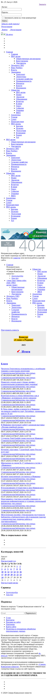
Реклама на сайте (13, 622)
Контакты (10, 620)
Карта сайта (11, 627)
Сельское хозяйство (24, 79)
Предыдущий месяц (9, 583)
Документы (21, 63)
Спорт (13, 119)
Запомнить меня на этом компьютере (20, 18)
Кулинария (20, 133)
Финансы (20, 83)
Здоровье (20, 110)
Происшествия (17, 122)
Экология (20, 97)
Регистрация (6, 26)
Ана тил (14, 278)
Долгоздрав (21, 131)
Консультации (22, 61)
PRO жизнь (16, 124)
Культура (20, 101)
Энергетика (21, 77)
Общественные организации (28, 59)
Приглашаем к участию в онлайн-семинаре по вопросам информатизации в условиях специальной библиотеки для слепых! (23, 501)
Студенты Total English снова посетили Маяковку (22, 438)
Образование (21, 99)
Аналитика (16, 115)
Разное (19, 135)
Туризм (14, 117)
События (20, 108)
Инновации (21, 88)
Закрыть (42, 4)
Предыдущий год (8, 561)
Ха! (17, 137)
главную (16, 258)
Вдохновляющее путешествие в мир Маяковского (22, 488)
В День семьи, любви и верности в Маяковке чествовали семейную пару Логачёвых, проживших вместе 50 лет (23, 411)
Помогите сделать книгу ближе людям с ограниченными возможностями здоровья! (19, 383)
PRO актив (20, 92)
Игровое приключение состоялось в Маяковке (20, 476)
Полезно (19, 128)
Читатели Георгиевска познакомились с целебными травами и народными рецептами (23, 370)
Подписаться (31, 613)
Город (18, 106)
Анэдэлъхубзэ (17, 276)
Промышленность (23, 81)
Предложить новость (10, 330)
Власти (19, 86)
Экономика (16, 72)
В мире (19, 104)
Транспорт (20, 74)
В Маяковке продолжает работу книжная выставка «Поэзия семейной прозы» (22, 426)
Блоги (4, 363)
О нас (8, 618)
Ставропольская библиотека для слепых (18, 373)
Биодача (19, 126)
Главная (9, 52)
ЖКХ (18, 113)
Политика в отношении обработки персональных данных (21, 630)
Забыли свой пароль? (10, 24)
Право (18, 95)
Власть (14, 70)
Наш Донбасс (17, 68)
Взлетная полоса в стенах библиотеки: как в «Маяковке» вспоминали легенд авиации (20, 397)
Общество (15, 90)
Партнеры (10, 624)
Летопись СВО (17, 65)
